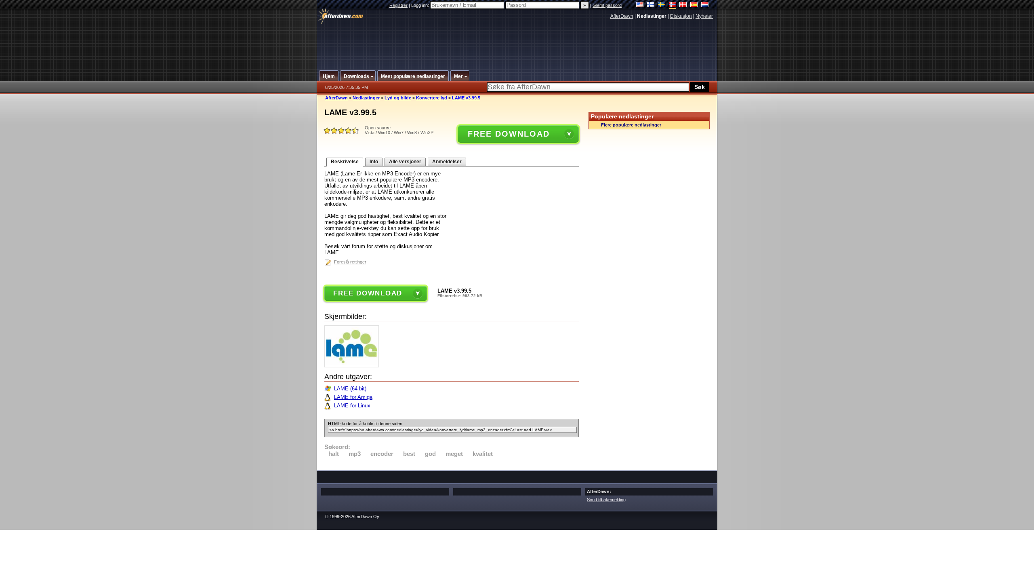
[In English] (640, 5)
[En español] (694, 5)
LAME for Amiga (353, 397)
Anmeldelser (447, 161)
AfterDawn (621, 16)
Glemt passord (607, 5)
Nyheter (704, 16)
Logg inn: (420, 5)
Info (374, 161)
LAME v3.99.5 (466, 97)
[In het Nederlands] (705, 5)
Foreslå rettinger (350, 261)
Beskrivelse (345, 161)
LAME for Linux (352, 406)
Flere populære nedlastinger (631, 124)
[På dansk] (683, 5)
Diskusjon (681, 16)
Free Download (508, 133)
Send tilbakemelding (606, 499)
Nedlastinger (366, 97)
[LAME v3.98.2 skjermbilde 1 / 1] (353, 366)
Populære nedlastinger (622, 116)
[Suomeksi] (651, 5)
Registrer (398, 5)
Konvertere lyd (431, 97)
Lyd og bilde (398, 97)
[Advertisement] (517, 41)
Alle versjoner (405, 161)
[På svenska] (662, 5)
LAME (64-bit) (350, 389)
